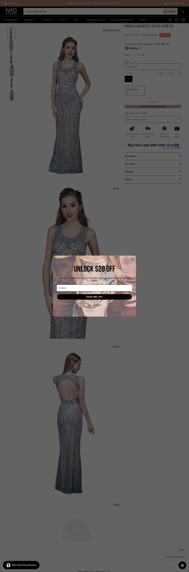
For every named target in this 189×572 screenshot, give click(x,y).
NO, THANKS (94, 305)
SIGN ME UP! (94, 297)
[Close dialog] (132, 259)
